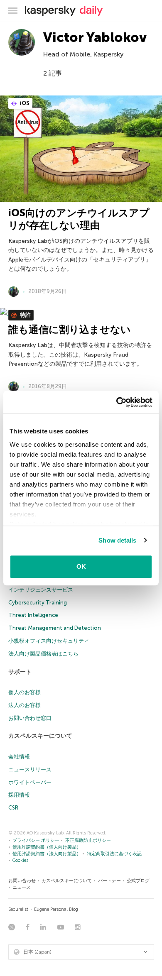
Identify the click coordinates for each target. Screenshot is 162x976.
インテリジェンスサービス (40, 590)
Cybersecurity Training (37, 602)
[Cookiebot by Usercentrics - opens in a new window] (116, 402)
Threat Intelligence (33, 615)
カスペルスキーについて (40, 735)
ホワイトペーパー (30, 782)
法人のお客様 (24, 705)
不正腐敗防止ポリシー (88, 840)
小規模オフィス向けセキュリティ (48, 641)
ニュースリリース (30, 769)
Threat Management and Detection (54, 628)
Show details (117, 540)
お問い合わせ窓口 (30, 718)
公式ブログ (138, 880)
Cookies (20, 860)
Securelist (18, 909)
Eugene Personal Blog (56, 909)
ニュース (21, 887)
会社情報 (19, 756)
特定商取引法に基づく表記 (114, 853)
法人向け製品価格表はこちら (43, 654)
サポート (20, 671)
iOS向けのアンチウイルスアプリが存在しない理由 (79, 219)
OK (81, 566)
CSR (13, 808)
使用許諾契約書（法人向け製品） (46, 853)
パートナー (109, 880)
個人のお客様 (24, 692)
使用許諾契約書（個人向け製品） (46, 847)
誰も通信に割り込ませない (69, 329)
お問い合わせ (22, 880)
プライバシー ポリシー (35, 840)
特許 (25, 315)
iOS (24, 103)
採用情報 (19, 795)
